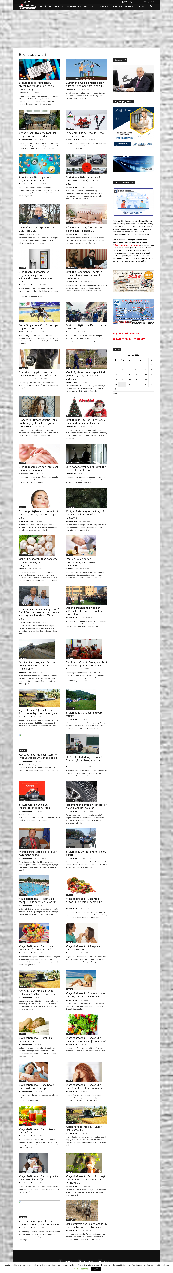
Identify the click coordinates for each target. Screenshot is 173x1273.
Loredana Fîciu (24, 92)
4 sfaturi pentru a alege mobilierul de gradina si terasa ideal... (38, 134)
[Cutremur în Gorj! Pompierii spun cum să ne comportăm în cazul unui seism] (86, 69)
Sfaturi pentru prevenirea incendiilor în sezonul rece (34, 806)
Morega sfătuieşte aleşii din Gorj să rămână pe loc (38, 853)
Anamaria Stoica (25, 622)
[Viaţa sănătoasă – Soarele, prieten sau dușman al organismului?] (86, 980)
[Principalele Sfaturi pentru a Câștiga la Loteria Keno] (39, 164)
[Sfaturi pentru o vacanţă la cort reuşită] (86, 699)
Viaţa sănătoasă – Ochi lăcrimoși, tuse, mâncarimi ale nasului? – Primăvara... (85, 1179)
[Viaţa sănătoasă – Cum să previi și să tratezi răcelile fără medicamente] (39, 1163)
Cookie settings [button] (81, 1269)
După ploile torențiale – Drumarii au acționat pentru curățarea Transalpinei (38, 665)
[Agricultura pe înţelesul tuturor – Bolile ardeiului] (86, 1115)
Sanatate (69, 554)
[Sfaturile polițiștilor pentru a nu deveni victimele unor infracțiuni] (39, 359)
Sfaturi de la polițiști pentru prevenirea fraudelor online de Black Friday (36, 86)
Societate (23, 78)
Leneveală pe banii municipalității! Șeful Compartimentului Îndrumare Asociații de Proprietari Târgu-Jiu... (39, 614)
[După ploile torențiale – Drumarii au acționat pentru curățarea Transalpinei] (39, 649)
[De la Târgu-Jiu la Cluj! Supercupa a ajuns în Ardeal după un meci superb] (39, 312)
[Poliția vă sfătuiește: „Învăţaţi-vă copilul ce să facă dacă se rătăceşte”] (86, 498)
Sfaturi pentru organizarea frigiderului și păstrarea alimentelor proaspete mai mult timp (37, 276)
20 (136, 379)
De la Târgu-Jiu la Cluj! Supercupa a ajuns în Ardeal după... (38, 327)
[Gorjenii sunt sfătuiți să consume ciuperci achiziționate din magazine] (39, 545)
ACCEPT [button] (96, 1269)
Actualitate (55, 6)
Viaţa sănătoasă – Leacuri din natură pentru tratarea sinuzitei (84, 1086)
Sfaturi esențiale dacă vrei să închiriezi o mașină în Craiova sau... (83, 180)
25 (122, 384)
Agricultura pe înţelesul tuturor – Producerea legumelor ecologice (38, 712)
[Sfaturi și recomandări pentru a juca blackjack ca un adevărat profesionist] (86, 259)
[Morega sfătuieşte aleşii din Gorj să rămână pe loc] (39, 838)
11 (122, 374)
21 (141, 379)
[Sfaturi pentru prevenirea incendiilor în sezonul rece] (39, 791)
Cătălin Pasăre (24, 234)
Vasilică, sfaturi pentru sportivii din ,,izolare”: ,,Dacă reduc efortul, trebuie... (86, 375)
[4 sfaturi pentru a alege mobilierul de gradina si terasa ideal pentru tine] (39, 120)
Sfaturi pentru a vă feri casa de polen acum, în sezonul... (84, 229)
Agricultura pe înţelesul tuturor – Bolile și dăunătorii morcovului (38, 992)
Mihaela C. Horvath (73, 139)
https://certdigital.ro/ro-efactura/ (127, 245)
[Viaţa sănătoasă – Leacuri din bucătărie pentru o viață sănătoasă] (86, 1024)
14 (141, 374)
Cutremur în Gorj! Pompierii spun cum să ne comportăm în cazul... (85, 84)
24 (116, 384)
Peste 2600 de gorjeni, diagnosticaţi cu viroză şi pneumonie (80, 562)
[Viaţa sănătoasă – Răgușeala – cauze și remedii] (86, 933)
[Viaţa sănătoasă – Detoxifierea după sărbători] (39, 1116)
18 (122, 379)
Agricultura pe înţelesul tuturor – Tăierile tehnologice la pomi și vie (39, 1223)
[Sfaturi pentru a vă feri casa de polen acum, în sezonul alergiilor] (86, 214)
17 (116, 379)
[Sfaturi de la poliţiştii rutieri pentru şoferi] (86, 838)
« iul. (115, 393)
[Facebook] (21, 2)
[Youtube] (29, 2)
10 (116, 374)
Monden (22, 507)
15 (146, 374)
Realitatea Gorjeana (73, 78)
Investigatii (73, 6)
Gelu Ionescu (71, 332)
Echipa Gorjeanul (25, 139)
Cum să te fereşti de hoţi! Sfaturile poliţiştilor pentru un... (86, 468)
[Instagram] (25, 2)
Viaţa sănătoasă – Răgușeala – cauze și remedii (84, 948)
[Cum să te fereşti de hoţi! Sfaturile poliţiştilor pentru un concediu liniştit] (86, 454)
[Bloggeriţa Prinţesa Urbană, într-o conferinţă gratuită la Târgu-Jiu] (39, 406)
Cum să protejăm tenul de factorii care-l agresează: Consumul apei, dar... (38, 514)
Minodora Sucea (25, 569)
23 (151, 379)
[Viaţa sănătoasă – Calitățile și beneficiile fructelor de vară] (39, 933)
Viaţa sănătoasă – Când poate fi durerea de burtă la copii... (37, 1086)
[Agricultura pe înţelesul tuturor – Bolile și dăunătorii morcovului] (39, 979)
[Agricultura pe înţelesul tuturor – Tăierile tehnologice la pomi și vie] (39, 1209)
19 (130, 379)
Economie (101, 6)
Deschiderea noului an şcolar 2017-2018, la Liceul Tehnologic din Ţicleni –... (85, 611)
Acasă (43, 6)
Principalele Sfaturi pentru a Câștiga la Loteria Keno (35, 179)
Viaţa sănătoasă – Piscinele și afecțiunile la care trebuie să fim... (38, 900)
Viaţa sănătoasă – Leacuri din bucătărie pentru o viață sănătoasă (86, 1039)
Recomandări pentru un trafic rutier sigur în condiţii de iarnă (86, 806)
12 (130, 374)
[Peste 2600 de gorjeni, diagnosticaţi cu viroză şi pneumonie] (86, 545)
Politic (87, 6)
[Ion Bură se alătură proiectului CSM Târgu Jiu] (39, 214)
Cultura (115, 6)
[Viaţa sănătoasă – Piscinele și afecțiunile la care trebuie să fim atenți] (39, 885)
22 (146, 379)
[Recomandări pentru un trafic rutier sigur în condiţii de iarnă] (86, 791)
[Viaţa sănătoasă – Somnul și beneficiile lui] (39, 1024)
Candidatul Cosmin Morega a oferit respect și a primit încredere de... (86, 664)
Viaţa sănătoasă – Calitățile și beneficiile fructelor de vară (36, 948)
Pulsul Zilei (70, 507)
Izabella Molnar (25, 426)
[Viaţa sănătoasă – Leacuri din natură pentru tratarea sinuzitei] (86, 1072)
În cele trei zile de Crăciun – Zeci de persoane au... (85, 134)
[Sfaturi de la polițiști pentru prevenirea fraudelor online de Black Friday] (39, 69)
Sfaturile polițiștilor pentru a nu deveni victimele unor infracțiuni (38, 374)
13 (136, 374)
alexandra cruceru (26, 379)
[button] (151, 7)
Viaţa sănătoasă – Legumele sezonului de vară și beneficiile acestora (84, 902)
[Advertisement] (86, 28)
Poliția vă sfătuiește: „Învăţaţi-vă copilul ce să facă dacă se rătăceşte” (85, 514)
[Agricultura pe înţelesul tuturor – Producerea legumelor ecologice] (39, 698)
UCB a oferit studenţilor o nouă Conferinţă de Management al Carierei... (84, 760)
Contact (141, 6)
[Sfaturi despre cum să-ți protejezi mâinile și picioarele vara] (39, 454)
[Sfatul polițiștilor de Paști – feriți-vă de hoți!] (86, 312)
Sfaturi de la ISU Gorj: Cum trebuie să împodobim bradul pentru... (86, 421)
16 (151, 374)
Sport (128, 6)
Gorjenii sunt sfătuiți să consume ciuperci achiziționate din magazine (38, 562)
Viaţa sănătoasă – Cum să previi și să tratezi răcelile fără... (39, 1178)
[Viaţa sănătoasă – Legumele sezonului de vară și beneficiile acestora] (86, 885)
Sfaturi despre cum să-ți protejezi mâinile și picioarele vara (38, 468)
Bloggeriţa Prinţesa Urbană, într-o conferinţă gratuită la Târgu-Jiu (38, 421)
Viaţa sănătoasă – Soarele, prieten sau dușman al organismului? (86, 995)
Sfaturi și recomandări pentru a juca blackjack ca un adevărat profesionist (84, 275)
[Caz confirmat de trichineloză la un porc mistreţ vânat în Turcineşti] (86, 1210)
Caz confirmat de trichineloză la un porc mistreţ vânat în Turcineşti (86, 1225)
